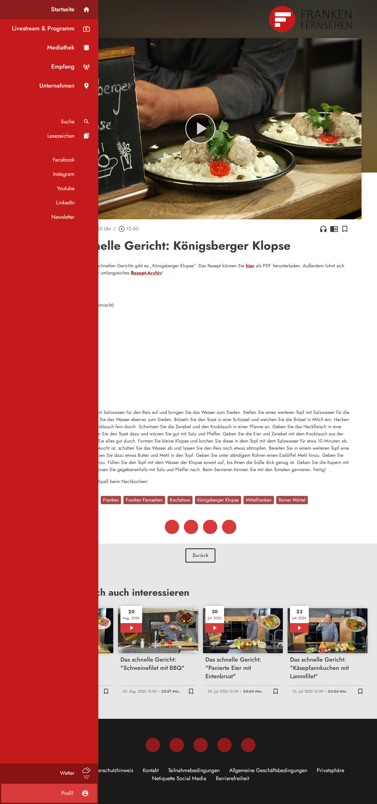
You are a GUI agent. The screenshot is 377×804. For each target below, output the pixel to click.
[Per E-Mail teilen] (229, 527)
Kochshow (180, 499)
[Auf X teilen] (191, 527)
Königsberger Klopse (218, 499)
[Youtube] (200, 745)
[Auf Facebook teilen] (172, 527)
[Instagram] (177, 745)
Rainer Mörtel (292, 499)
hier (250, 265)
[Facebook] (153, 745)
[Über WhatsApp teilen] (210, 527)
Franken (111, 499)
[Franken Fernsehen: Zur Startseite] (311, 19)
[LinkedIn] (224, 745)
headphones (323, 229)
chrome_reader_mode (334, 229)
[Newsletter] (248, 745)
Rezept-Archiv (146, 272)
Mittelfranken (258, 499)
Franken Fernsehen (144, 499)
